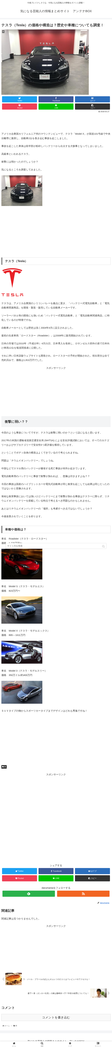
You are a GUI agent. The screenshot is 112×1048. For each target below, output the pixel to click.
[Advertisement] (56, 121)
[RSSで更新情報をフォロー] (83, 894)
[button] (103, 546)
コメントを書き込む (56, 1017)
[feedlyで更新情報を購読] (28, 894)
